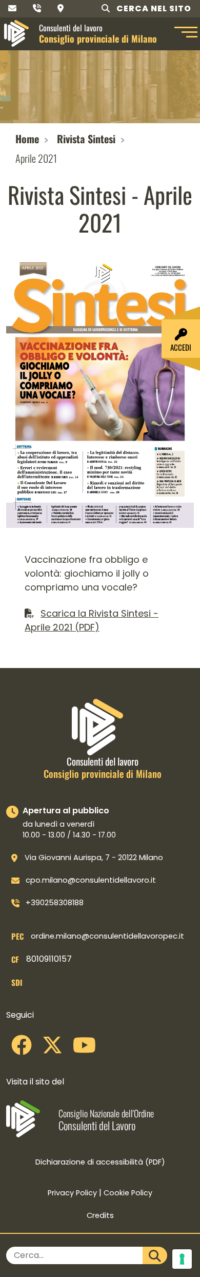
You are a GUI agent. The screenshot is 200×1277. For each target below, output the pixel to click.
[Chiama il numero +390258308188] (37, 8)
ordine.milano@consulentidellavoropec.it (107, 936)
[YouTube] (84, 1049)
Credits (100, 1215)
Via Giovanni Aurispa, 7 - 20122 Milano (94, 857)
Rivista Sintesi (86, 138)
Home (27, 138)
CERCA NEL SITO (152, 8)
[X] (52, 1049)
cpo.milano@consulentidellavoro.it (91, 880)
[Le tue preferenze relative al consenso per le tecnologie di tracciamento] (182, 1259)
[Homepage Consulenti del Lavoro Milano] (16, 33)
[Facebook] (21, 1049)
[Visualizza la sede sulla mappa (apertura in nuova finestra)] (60, 8)
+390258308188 (55, 903)
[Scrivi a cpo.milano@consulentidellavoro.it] (12, 8)
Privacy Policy (72, 1193)
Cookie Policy (128, 1193)
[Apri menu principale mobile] (184, 33)
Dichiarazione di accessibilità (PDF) (100, 1162)
